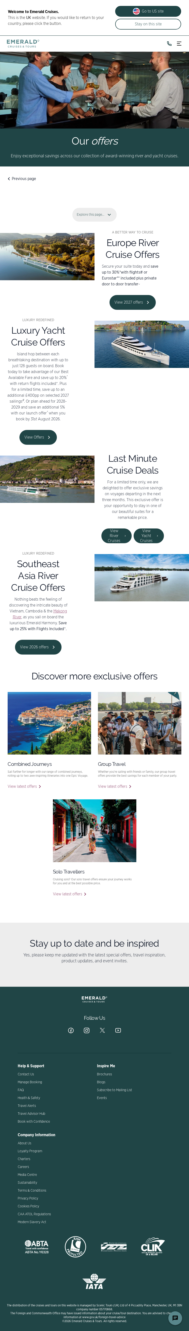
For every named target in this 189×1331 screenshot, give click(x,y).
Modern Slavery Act (32, 1222)
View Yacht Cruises (146, 536)
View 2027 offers (128, 302)
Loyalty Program (30, 1151)
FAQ (21, 1090)
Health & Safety (29, 1098)
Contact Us (26, 1074)
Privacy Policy (28, 1198)
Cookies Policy (28, 1206)
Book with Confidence (34, 1121)
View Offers (34, 437)
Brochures (104, 1074)
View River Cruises (114, 536)
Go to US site (153, 11)
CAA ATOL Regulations (34, 1214)
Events (102, 1098)
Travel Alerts (27, 1106)
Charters (24, 1159)
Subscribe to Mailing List (114, 1090)
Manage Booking (30, 1082)
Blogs (101, 1082)
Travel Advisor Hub (31, 1114)
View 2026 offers (34, 647)
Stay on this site (148, 24)
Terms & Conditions (32, 1190)
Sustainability (27, 1182)
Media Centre (27, 1175)
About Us (24, 1143)
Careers (23, 1167)
